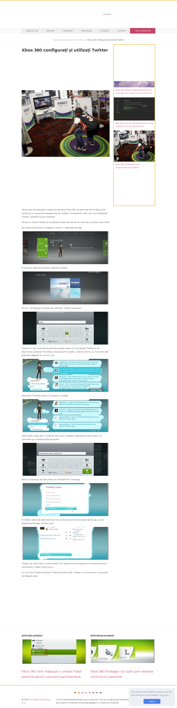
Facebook (68, 31)
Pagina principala (61, 40)
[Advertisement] (60, 14)
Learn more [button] (164, 695)
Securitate (87, 31)
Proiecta (105, 31)
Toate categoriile (142, 31)
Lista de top (32, 31)
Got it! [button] (152, 701)
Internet (122, 31)
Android (50, 31)
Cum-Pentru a (78, 40)
